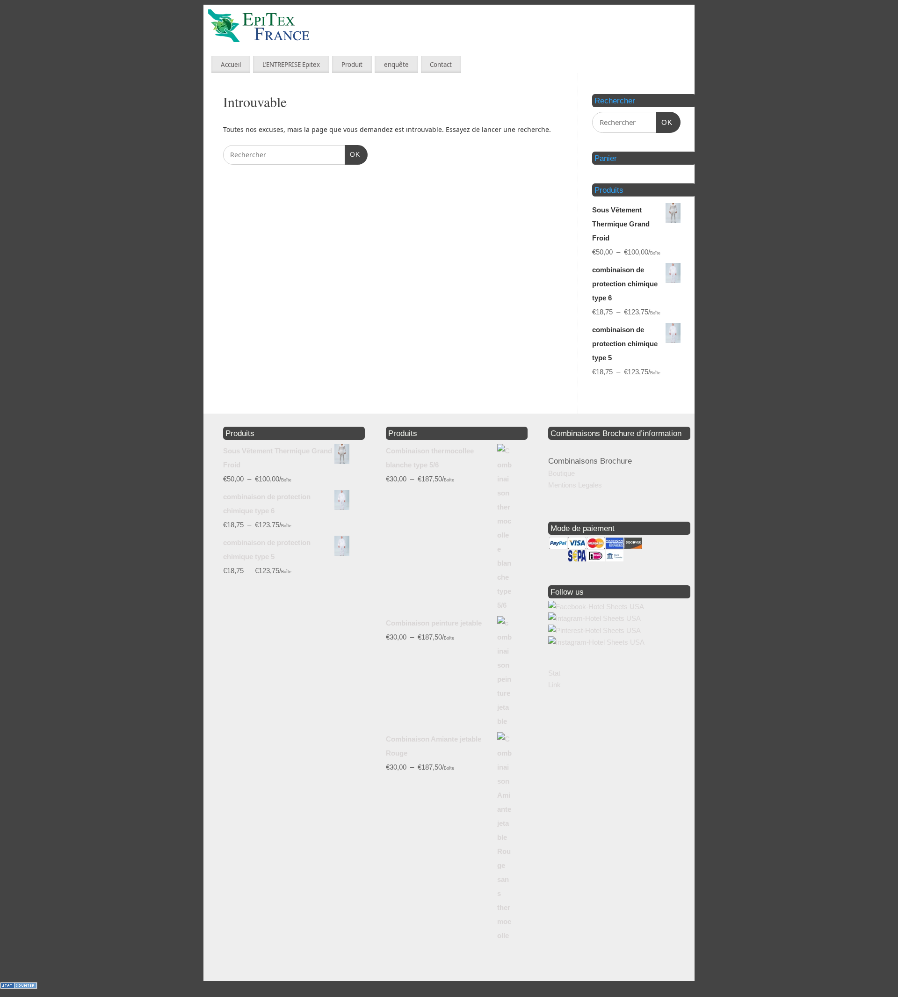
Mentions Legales (575, 485)
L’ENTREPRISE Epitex (291, 64)
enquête (396, 64)
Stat (554, 673)
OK (352, 154)
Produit (351, 64)
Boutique (561, 473)
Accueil (231, 64)
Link (554, 685)
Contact (441, 64)
